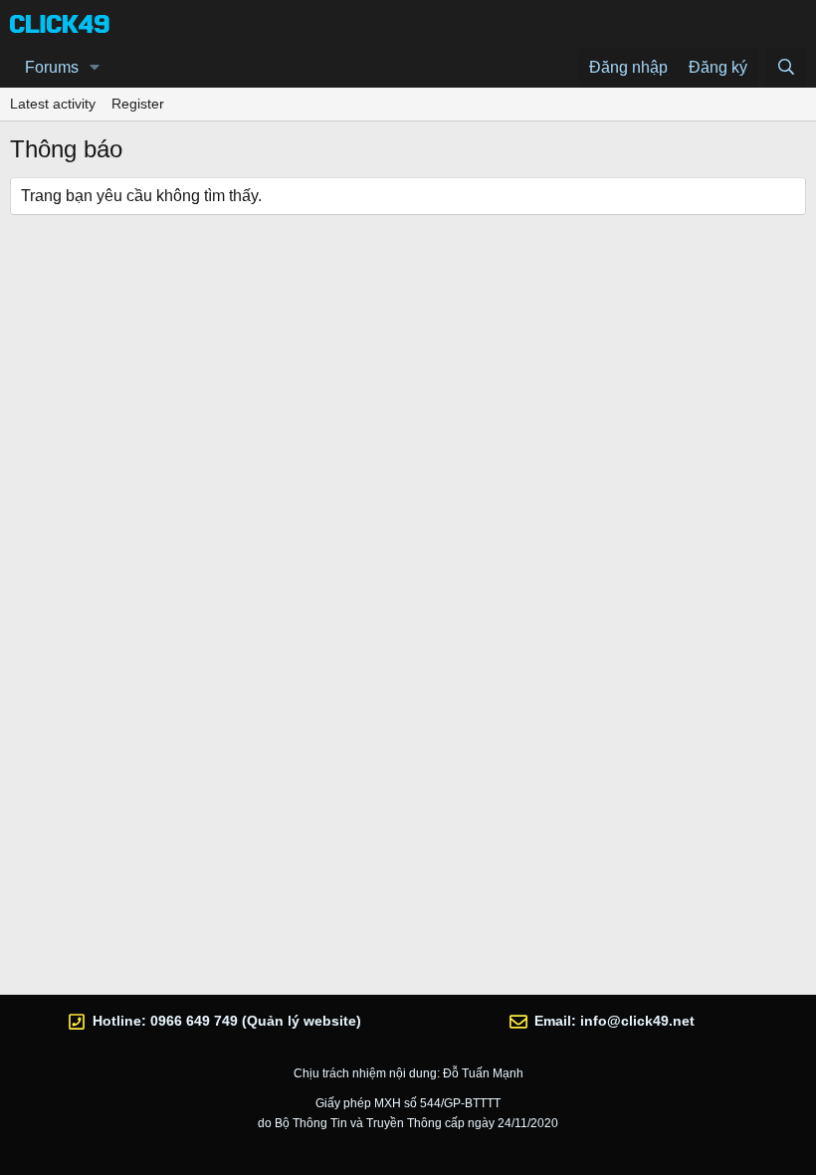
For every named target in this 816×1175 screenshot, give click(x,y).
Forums (52, 67)
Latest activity (53, 104)
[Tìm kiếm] (785, 68)
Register (137, 104)
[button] (95, 68)
